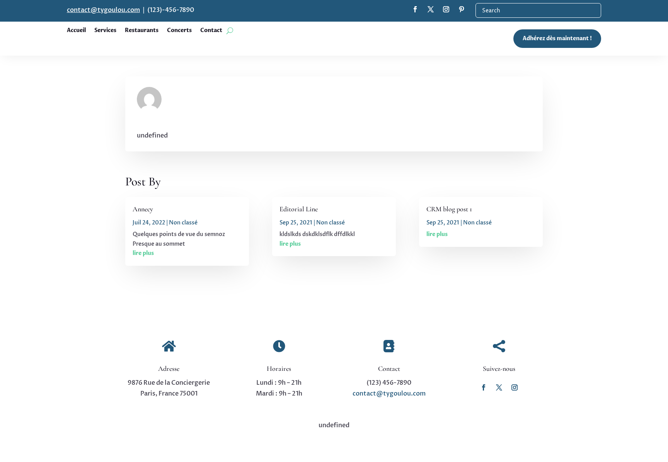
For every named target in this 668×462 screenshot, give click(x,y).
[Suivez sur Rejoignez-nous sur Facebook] (415, 9)
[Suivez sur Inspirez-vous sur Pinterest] (461, 9)
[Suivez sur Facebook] (483, 387)
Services (105, 31)
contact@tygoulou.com (103, 10)
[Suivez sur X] (499, 387)
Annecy (143, 209)
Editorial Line (298, 209)
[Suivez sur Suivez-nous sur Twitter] (430, 9)
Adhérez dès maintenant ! (557, 38)
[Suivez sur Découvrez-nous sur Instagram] (446, 9)
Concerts (179, 31)
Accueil (76, 31)
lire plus (143, 253)
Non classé (183, 222)
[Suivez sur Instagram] (514, 387)
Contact (211, 31)
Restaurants (141, 31)
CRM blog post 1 (449, 209)
